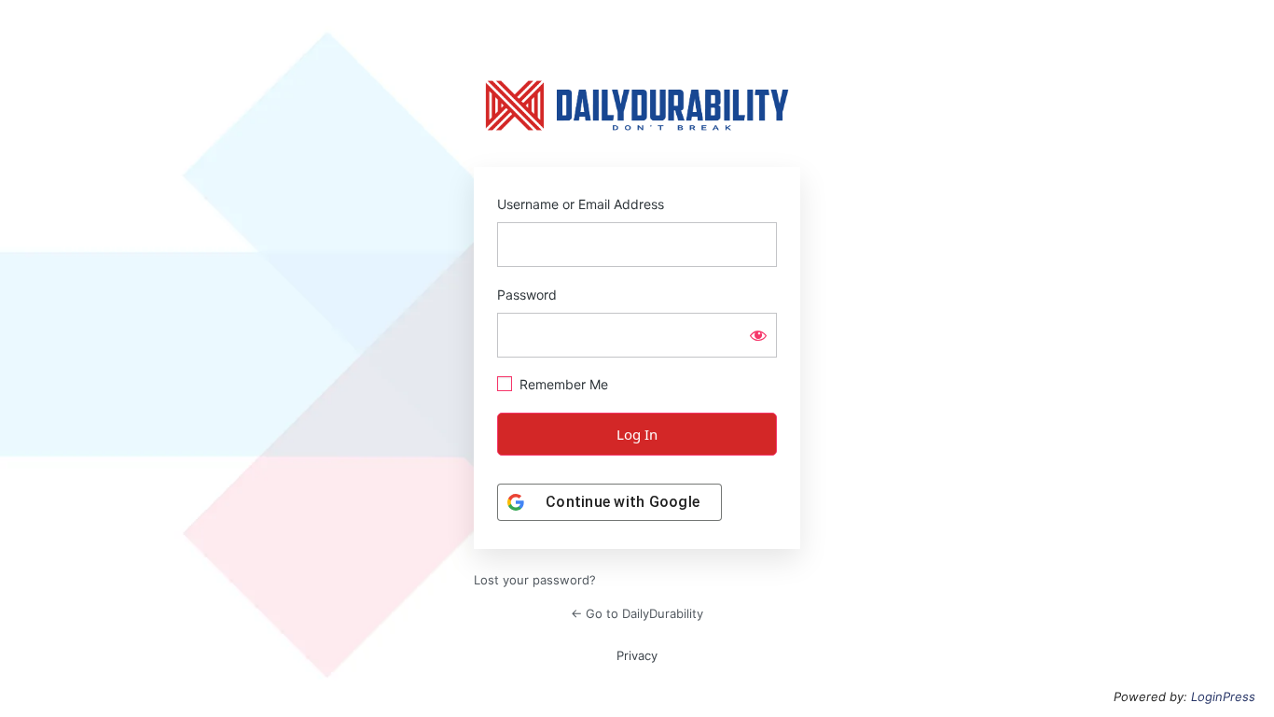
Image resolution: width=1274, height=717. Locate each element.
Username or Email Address (580, 204)
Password (527, 294)
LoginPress (1223, 696)
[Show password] (758, 335)
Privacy (637, 655)
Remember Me (563, 384)
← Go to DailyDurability (637, 613)
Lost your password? (535, 579)
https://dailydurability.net (637, 105)
